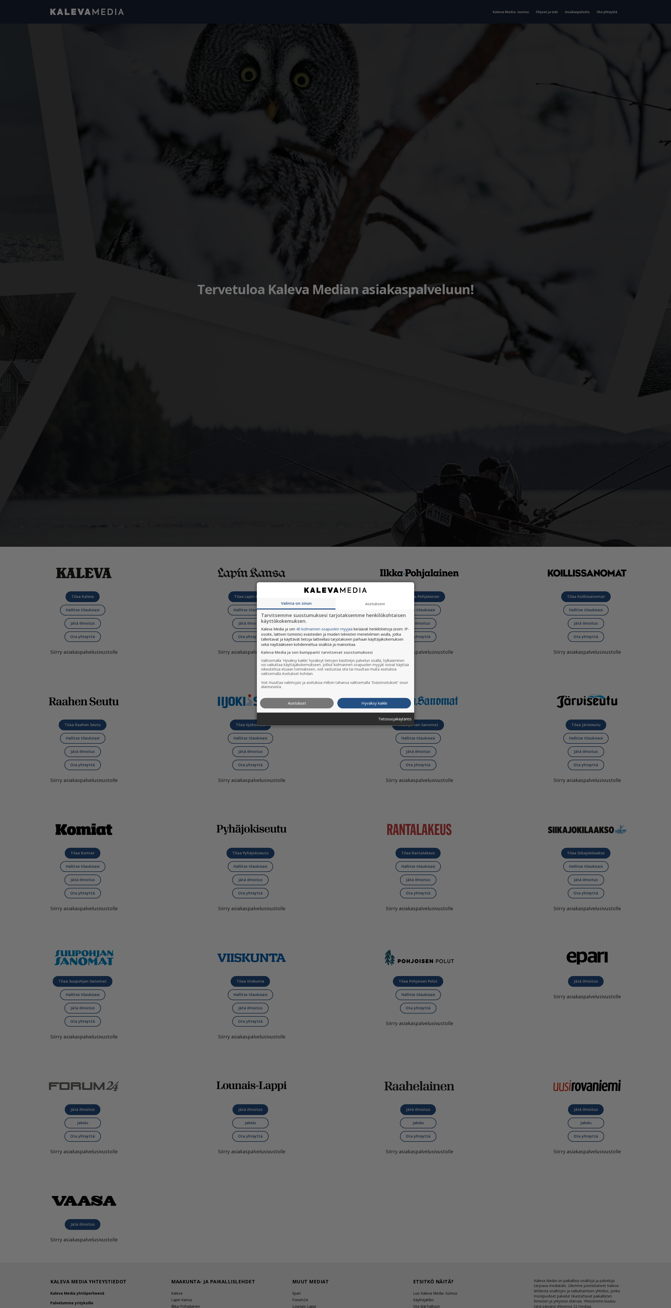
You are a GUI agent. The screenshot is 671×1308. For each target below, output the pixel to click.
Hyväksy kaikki (374, 703)
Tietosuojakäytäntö (395, 719)
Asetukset (297, 703)
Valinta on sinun (296, 603)
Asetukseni (375, 603)
